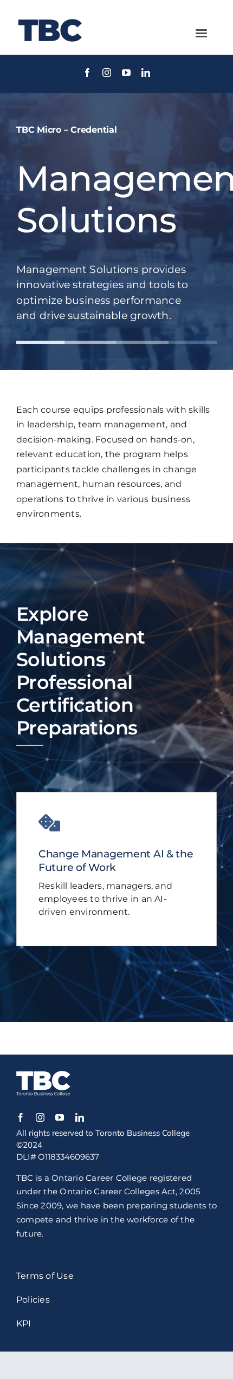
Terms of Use (45, 1276)
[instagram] (106, 72)
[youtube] (126, 72)
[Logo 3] (50, 16)
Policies (33, 1300)
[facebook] (87, 72)
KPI (23, 1323)
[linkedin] (145, 72)
